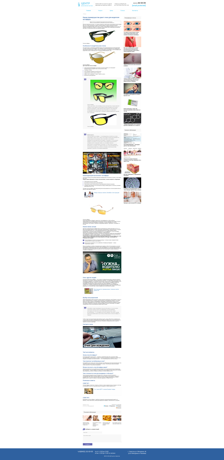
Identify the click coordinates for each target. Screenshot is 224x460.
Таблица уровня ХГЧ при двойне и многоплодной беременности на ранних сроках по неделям (131, 80)
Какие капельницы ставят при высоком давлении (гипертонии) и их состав (132, 110)
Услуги (100, 10)
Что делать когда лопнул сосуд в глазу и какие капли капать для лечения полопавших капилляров (131, 33)
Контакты (135, 10)
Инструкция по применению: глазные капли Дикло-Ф (106, 290)
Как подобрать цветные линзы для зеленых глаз (117, 423)
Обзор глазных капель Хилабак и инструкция (106, 192)
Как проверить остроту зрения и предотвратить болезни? (97, 424)
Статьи (123, 10)
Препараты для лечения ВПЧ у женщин (132, 203)
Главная (88, 10)
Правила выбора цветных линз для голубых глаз (86, 423)
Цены (111, 10)
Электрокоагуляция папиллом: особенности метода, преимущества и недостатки (132, 160)
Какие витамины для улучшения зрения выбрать (106, 423)
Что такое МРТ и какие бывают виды (104, 389)
